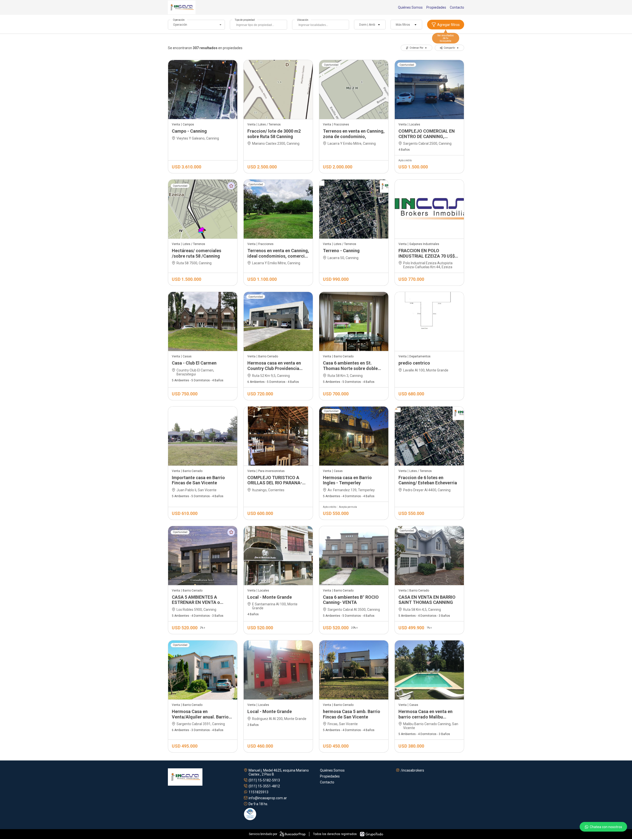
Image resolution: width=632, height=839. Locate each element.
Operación (179, 20)
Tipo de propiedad (245, 20)
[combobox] (258, 25)
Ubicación (302, 20)
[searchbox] (259, 25)
